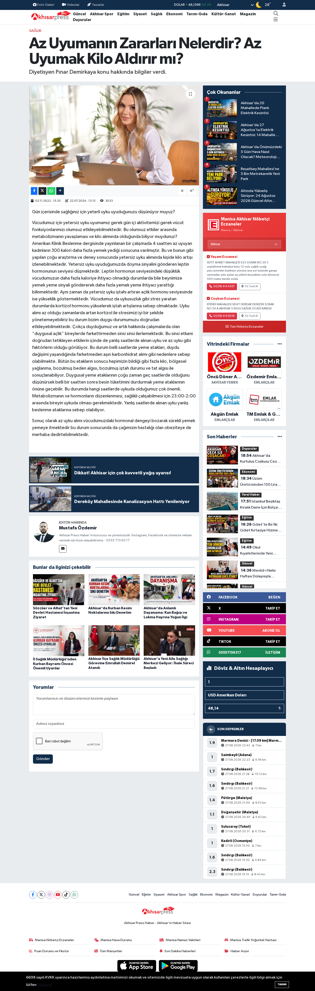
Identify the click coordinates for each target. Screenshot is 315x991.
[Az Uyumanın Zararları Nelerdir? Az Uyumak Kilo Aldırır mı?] (114, 135)
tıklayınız (44, 985)
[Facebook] (33, 895)
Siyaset (140, 14)
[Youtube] (58, 895)
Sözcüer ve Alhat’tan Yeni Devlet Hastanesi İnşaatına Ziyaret (56, 612)
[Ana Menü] (275, 20)
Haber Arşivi (240, 951)
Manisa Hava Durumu (116, 940)
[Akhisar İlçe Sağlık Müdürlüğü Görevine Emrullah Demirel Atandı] (114, 640)
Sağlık (156, 14)
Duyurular (82, 20)
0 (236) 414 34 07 (224, 286)
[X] (41, 895)
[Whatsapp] (74, 895)
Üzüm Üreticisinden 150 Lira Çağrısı (258, 482)
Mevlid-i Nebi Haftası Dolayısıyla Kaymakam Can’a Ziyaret (258, 573)
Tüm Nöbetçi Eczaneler (247, 326)
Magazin (248, 14)
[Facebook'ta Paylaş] (34, 191)
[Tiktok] (66, 895)
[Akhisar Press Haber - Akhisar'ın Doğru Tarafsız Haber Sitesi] (50, 17)
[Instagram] (49, 895)
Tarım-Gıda (197, 14)
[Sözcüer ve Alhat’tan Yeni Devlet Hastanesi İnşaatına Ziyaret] (58, 590)
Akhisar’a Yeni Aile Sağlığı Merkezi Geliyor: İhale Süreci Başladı (169, 663)
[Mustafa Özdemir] (44, 531)
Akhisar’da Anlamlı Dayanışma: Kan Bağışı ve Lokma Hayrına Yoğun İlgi (165, 612)
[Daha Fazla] (60, 191)
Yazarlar (98, 4)
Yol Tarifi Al (251, 286)
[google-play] (178, 966)
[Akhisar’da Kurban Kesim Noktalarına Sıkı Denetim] (114, 590)
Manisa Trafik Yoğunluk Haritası (253, 940)
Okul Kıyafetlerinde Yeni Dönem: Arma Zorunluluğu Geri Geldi (260, 550)
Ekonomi (174, 14)
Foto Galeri (45, 4)
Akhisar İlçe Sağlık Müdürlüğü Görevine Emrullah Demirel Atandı (114, 663)
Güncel (79, 14)
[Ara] (276, 14)
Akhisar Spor (101, 14)
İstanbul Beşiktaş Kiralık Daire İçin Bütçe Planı (260, 504)
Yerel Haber (251, 494)
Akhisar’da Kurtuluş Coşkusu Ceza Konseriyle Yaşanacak (259, 459)
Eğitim (123, 14)
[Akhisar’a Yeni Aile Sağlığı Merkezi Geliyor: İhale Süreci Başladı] (169, 640)
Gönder (43, 759)
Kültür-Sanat (223, 14)
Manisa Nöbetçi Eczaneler (54, 940)
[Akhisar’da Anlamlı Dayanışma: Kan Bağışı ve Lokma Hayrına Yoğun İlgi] (169, 590)
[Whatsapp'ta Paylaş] (51, 191)
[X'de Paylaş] (42, 191)
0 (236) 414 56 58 (224, 316)
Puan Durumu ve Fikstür (51, 951)
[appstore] (137, 966)
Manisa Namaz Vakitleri (183, 940)
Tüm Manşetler (111, 951)
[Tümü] (280, 344)
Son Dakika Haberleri (180, 951)
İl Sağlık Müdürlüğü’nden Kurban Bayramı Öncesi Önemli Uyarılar (54, 663)
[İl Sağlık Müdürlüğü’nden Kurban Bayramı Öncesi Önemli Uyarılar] (58, 641)
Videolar (73, 4)
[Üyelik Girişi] (282, 5)
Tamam (281, 984)
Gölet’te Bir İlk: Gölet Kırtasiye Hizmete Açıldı (261, 528)
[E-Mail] (63, 549)
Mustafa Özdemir (78, 528)
